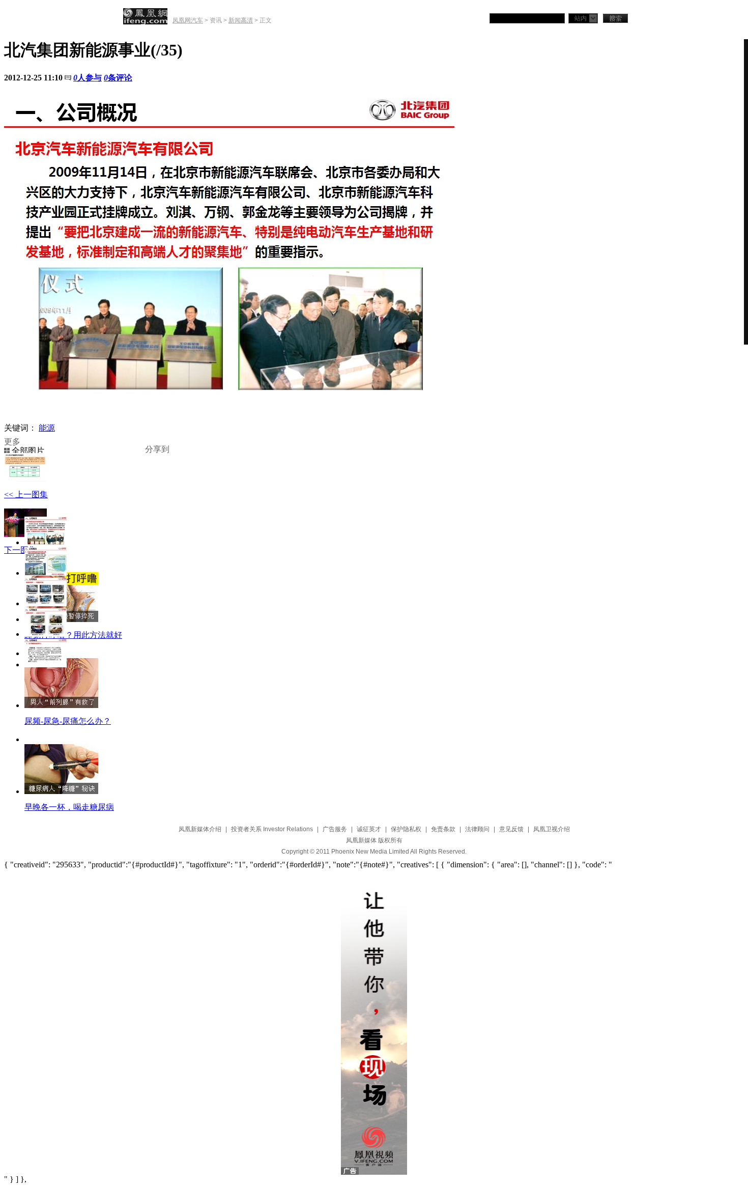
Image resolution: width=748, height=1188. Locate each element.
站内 (580, 18)
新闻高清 (240, 20)
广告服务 (335, 829)
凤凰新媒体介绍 (200, 829)
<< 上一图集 (26, 494)
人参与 (87, 77)
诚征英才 (369, 829)
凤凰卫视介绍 (551, 829)
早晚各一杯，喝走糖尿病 (69, 807)
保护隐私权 (406, 829)
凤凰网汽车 (187, 20)
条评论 (118, 77)
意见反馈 (511, 829)
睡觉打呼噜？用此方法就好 (73, 635)
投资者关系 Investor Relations (272, 829)
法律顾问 (477, 829)
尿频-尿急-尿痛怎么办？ (67, 721)
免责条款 (443, 829)
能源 (47, 427)
